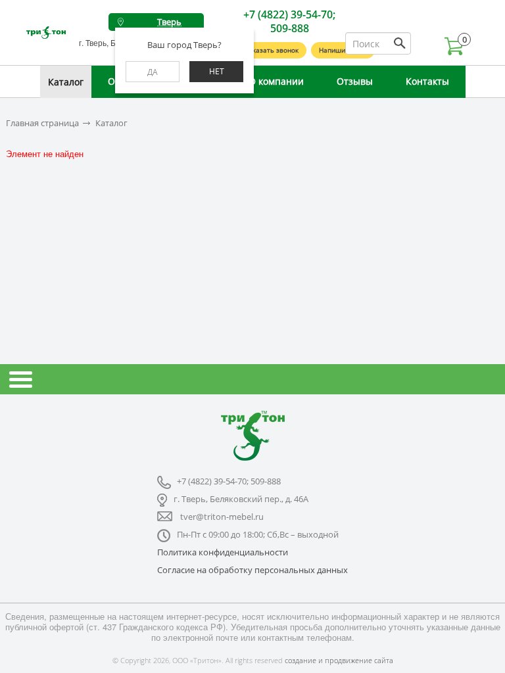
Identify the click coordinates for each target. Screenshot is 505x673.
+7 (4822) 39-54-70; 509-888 (289, 21)
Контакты (427, 81)
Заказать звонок (272, 50)
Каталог (66, 82)
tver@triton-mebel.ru (222, 516)
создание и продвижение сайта (339, 660)
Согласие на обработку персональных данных (252, 570)
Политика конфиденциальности (222, 552)
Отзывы (355, 81)
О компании (276, 81)
